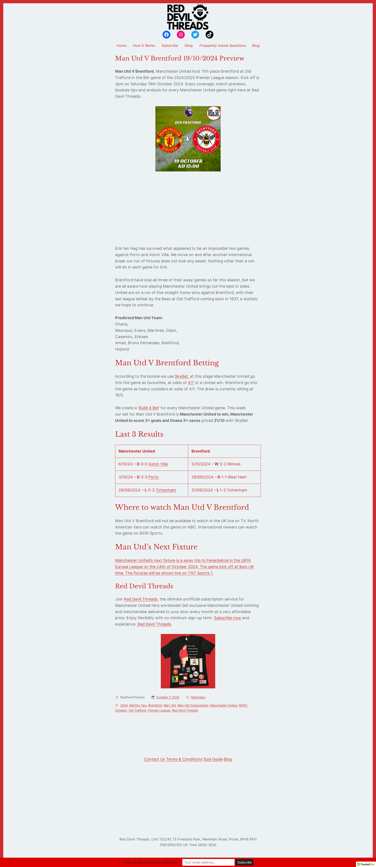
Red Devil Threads (141, 599)
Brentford (155, 705)
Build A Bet (149, 408)
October (121, 710)
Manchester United (223, 705)
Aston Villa (158, 464)
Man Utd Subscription (193, 705)
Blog (228, 759)
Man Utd (170, 705)
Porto (153, 477)
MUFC (243, 705)
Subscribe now (227, 617)
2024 (124, 705)
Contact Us (154, 759)
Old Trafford (137, 710)
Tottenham (166, 490)
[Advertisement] (188, 208)
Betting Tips (138, 705)
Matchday (198, 697)
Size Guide (213, 759)
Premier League (159, 710)
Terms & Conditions (184, 759)
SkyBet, (182, 376)
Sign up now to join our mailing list (150, 862)
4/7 (191, 382)
